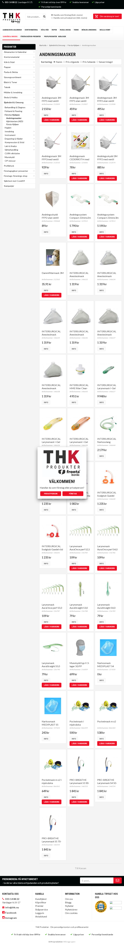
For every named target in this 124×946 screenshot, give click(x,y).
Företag (73, 494)
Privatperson (50, 494)
